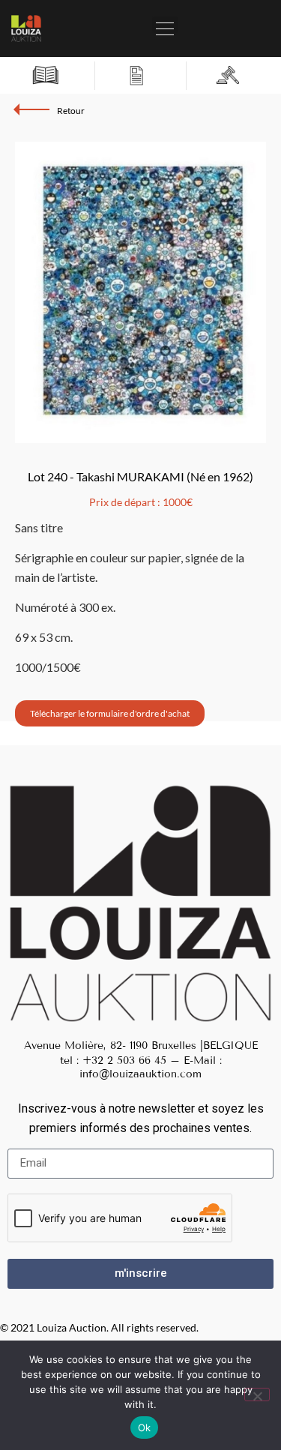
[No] (257, 1394)
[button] (165, 24)
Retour (71, 110)
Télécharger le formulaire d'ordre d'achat (110, 713)
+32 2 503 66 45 (124, 1060)
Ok (144, 1428)
